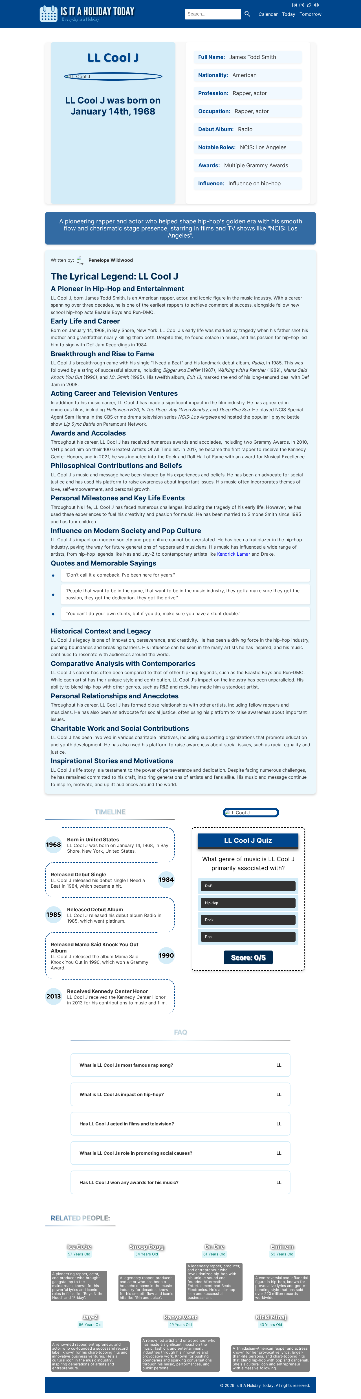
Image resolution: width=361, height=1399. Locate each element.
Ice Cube (79, 1247)
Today (288, 14)
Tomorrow (311, 14)
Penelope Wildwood (111, 260)
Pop (208, 937)
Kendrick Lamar (233, 554)
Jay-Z (90, 1317)
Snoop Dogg (146, 1247)
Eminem (282, 1247)
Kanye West (180, 1317)
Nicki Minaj (271, 1317)
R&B (209, 886)
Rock (209, 920)
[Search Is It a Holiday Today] (247, 14)
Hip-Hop (211, 903)
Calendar (268, 14)
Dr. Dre (214, 1247)
